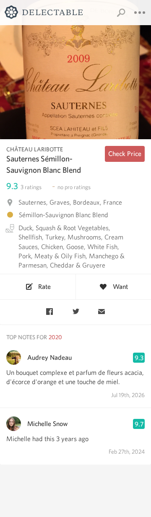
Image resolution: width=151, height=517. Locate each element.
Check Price (124, 154)
